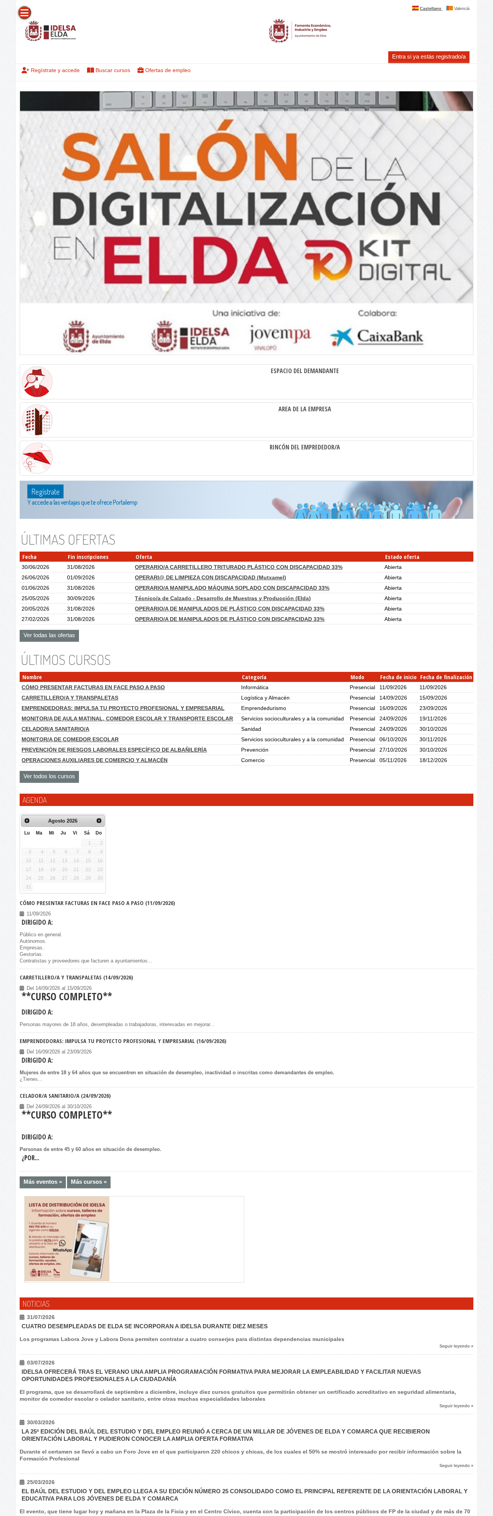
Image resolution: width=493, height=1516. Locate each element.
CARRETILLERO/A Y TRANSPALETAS (70, 698)
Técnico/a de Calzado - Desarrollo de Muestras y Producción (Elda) (223, 598)
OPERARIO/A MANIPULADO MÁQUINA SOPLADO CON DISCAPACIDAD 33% (232, 588)
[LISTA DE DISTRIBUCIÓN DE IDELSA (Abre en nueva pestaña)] (67, 1279)
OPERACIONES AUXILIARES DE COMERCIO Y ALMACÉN (95, 760)
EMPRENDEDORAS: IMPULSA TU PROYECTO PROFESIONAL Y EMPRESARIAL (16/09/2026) (123, 1041)
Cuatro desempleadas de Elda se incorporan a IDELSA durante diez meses (145, 1326)
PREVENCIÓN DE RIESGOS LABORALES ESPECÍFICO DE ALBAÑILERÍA (114, 750)
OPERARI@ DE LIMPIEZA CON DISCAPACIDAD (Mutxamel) (210, 577)
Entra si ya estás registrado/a (429, 56)
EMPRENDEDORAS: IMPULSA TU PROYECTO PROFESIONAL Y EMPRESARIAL (123, 708)
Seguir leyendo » (456, 1346)
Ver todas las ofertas (49, 635)
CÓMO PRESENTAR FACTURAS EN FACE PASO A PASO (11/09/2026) (97, 903)
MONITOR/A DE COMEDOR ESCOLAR (70, 739)
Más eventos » (42, 1181)
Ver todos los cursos (49, 776)
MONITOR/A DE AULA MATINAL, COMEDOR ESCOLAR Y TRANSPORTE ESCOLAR (127, 718)
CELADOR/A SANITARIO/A (55, 729)
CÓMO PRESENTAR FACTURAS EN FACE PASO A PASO (93, 687)
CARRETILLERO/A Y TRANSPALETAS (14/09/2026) (76, 977)
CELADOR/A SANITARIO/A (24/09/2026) (65, 1095)
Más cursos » (89, 1181)
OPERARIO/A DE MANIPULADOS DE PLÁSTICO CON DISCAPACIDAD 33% (229, 609)
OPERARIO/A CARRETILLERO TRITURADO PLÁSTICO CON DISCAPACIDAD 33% (238, 567)
